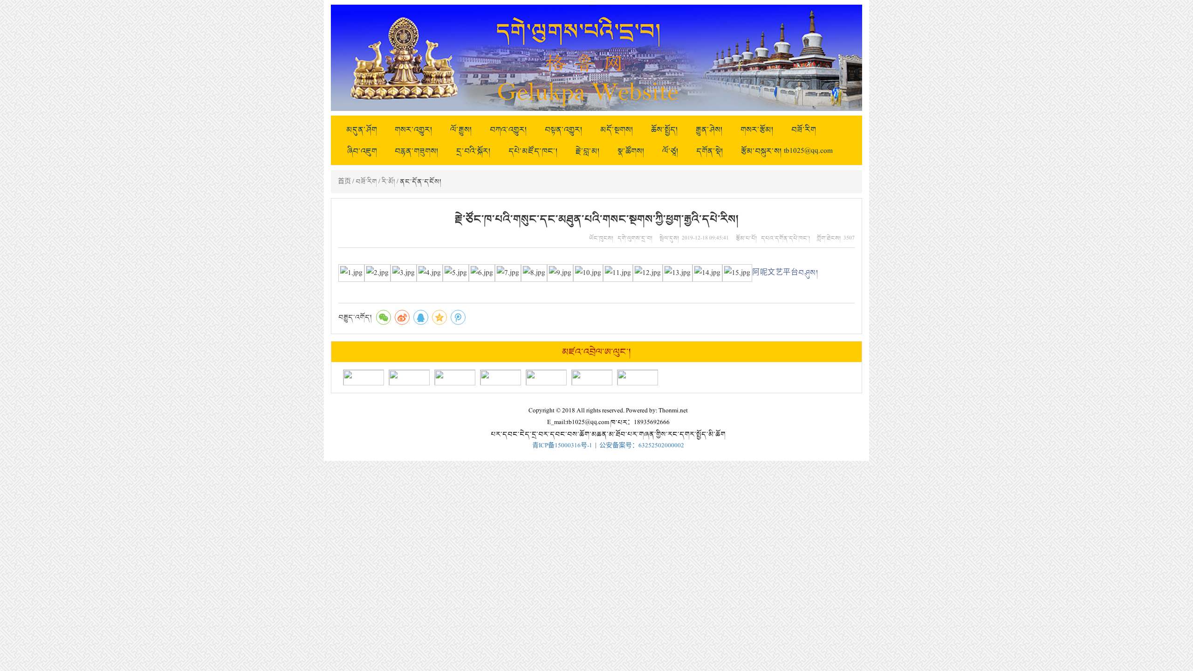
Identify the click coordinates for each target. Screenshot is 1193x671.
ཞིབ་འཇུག (362, 151)
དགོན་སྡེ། (709, 151)
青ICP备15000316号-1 (562, 445)
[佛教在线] (591, 377)
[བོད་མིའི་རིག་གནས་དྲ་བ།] (409, 377)
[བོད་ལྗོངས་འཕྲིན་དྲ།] (500, 377)
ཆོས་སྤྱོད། (664, 129)
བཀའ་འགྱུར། (508, 129)
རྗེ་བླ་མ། (588, 151)
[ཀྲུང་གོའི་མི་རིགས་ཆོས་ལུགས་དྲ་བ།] (454, 377)
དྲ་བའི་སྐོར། (473, 151)
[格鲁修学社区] (546, 377)
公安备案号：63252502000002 (641, 445)
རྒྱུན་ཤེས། (709, 129)
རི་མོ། (388, 181)
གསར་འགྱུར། (413, 129)
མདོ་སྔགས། (616, 129)
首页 (344, 181)
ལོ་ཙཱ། (670, 151)
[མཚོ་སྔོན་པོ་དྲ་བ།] (363, 377)
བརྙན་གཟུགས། (417, 151)
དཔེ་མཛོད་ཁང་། (533, 151)
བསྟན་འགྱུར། (564, 129)
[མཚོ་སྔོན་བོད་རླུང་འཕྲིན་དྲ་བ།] (637, 377)
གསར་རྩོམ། (757, 129)
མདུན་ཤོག (361, 129)
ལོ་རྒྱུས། (461, 129)
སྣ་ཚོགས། (630, 151)
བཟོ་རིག (803, 129)
